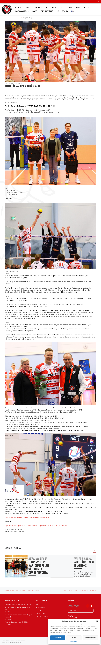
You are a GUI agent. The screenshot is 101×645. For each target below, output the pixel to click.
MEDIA (38, 604)
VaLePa (8, 640)
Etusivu (6, 18)
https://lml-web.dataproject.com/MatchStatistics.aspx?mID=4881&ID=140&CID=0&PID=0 (36, 526)
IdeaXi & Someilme (15, 642)
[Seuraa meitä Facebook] (83, 2)
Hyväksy (58, 638)
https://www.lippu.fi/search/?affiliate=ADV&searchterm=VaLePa (27, 517)
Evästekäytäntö (73, 641)
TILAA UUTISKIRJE (42, 613)
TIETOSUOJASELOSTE (43, 616)
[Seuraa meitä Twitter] (88, 2)
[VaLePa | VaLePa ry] (6, 9)
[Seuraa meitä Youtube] (91, 2)
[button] (97, 621)
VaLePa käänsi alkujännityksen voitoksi (84, 562)
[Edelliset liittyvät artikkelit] (91, 551)
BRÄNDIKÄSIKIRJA (42, 607)
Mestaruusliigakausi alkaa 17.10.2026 (16, 622)
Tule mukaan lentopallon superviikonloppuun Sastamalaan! (18, 616)
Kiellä (74, 638)
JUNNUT (39, 610)
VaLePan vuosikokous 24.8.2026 (15, 604)
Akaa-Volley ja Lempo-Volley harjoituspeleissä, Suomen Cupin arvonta (38, 565)
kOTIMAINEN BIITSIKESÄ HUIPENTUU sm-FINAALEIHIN (17, 609)
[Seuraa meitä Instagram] (86, 2)
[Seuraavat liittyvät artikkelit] (94, 551)
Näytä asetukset (90, 638)
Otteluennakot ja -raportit (15, 18)
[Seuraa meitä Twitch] (94, 2)
